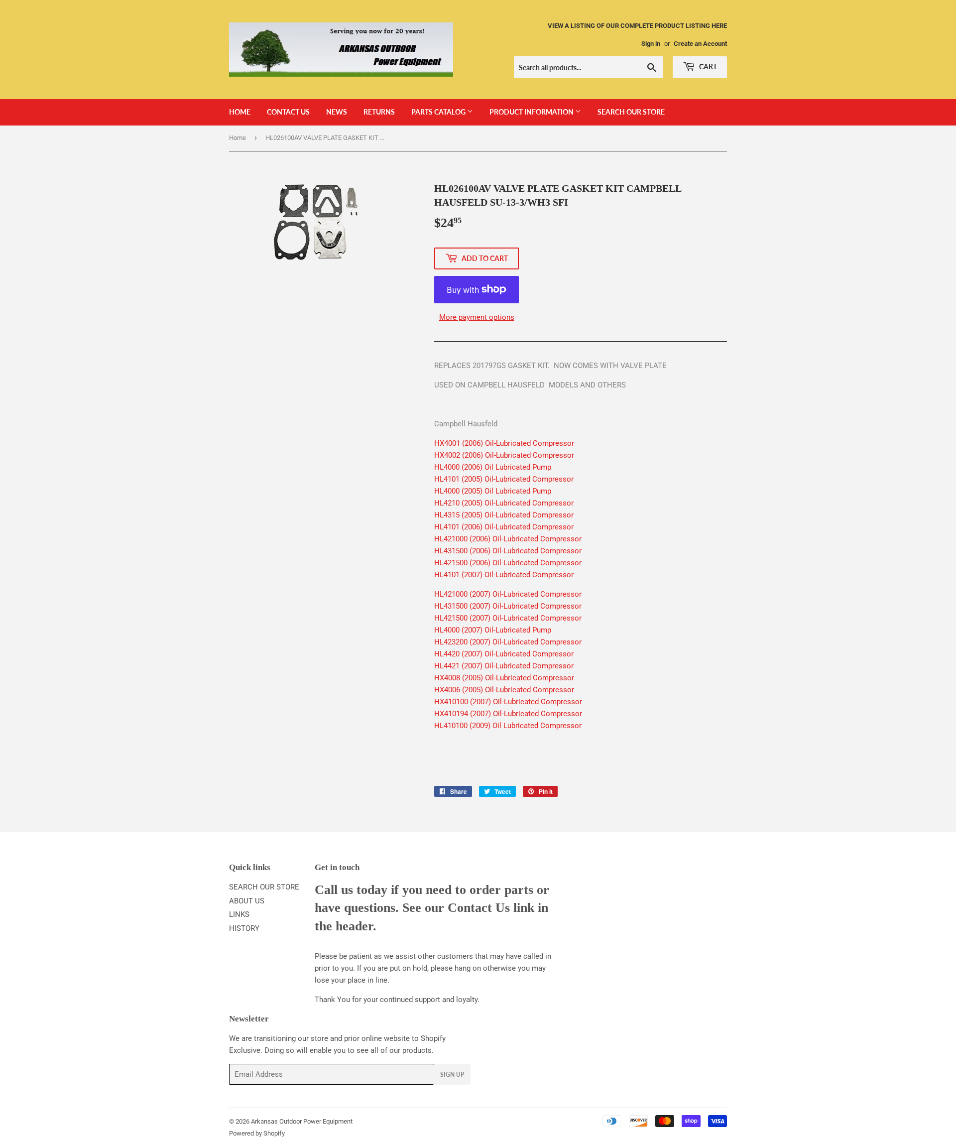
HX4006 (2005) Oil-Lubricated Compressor (504, 689)
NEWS (336, 112)
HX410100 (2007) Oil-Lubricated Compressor (508, 701)
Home (237, 137)
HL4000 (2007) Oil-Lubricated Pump (492, 630)
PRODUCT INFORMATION (532, 112)
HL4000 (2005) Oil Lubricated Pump (492, 491)
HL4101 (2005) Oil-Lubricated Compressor (504, 479)
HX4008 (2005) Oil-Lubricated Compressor (504, 677)
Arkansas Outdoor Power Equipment (302, 1121)
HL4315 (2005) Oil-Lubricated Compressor (504, 514)
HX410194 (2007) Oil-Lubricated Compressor (508, 713)
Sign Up (452, 1074)
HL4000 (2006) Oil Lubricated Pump (492, 467)
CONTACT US (288, 112)
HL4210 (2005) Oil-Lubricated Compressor (504, 503)
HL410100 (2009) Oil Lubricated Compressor (508, 725)
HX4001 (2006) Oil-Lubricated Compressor (504, 443)
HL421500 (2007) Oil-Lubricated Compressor (508, 618)
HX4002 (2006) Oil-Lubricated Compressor (504, 455)
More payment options (476, 317)
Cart (707, 66)
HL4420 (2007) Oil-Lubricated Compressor (504, 653)
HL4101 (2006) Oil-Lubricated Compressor (504, 526)
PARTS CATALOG (439, 112)
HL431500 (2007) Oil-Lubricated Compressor (508, 606)
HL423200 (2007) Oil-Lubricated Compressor (508, 641)
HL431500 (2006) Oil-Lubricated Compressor (508, 550)
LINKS (239, 914)
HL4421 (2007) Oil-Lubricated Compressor (504, 665)
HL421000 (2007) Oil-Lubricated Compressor (508, 594)
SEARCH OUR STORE (631, 112)
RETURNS (379, 112)
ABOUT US (246, 900)
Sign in (650, 43)
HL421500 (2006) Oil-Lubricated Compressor (508, 562)
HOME (239, 112)
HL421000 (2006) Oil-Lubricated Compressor (508, 538)
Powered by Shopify (257, 1133)
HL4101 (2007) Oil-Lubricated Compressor (504, 574)
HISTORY (244, 928)
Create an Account (700, 43)
